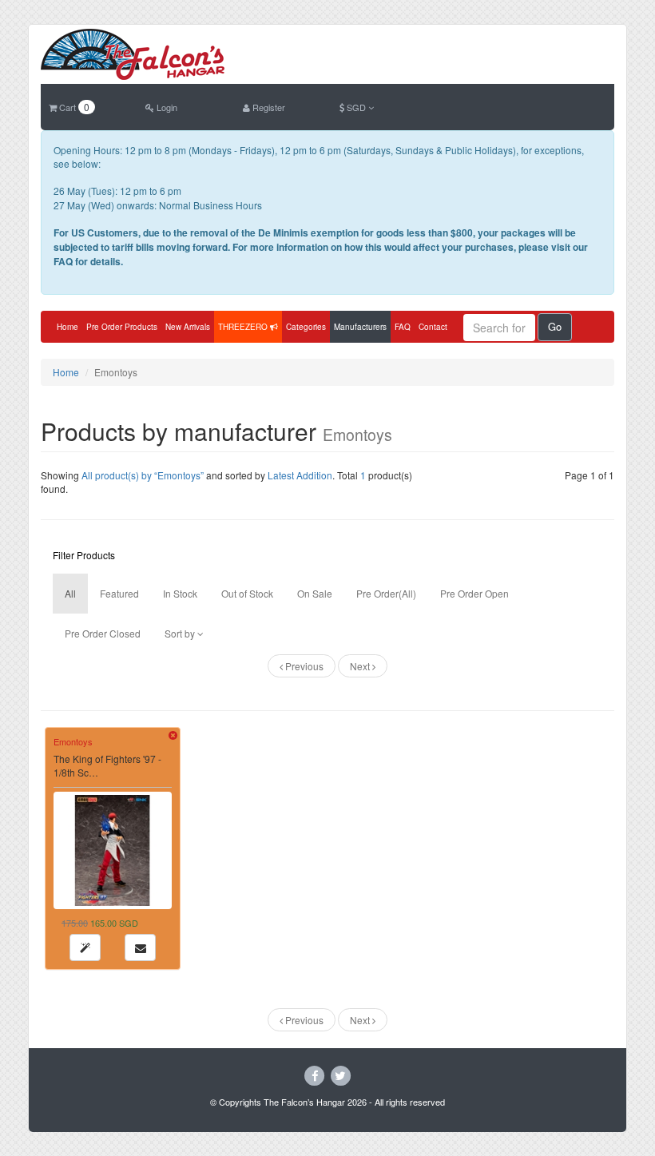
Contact (433, 326)
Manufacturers (360, 326)
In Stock (180, 593)
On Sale (314, 593)
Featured (119, 593)
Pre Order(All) (386, 593)
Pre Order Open (474, 593)
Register (267, 107)
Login (165, 107)
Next (361, 666)
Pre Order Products (121, 326)
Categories (306, 326)
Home (67, 326)
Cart (73, 107)
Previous (303, 666)
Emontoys (73, 741)
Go (555, 326)
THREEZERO (244, 326)
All (70, 593)
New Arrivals (187, 326)
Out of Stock (247, 593)
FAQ (403, 326)
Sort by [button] (181, 633)
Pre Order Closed (103, 633)
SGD (356, 107)
